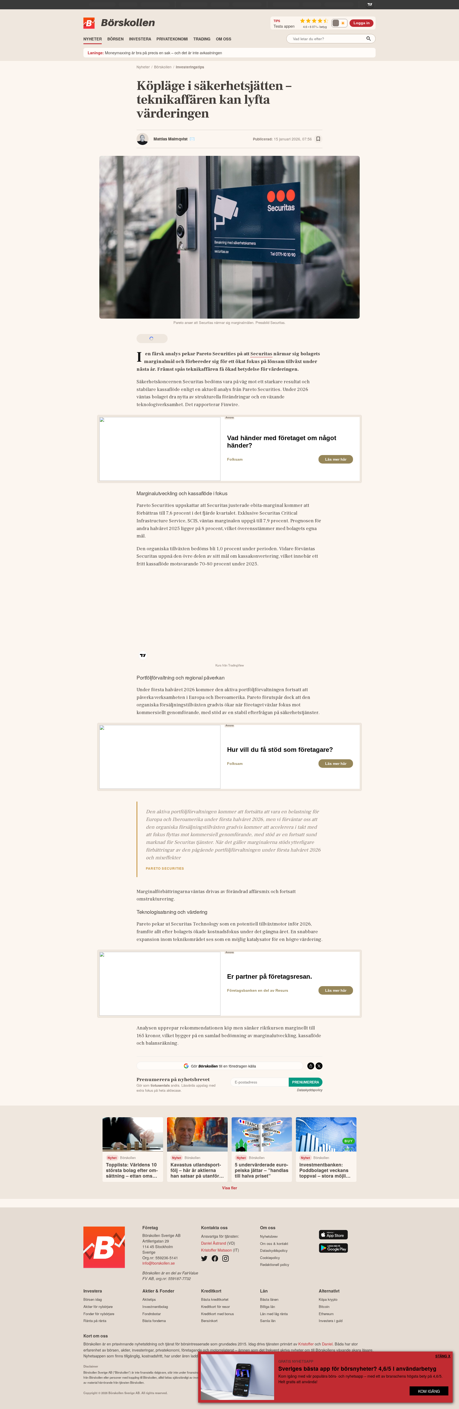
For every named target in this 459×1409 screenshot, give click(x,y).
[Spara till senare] (318, 139)
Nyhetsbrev (269, 1236)
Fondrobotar (151, 1313)
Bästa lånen (269, 1299)
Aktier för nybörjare (98, 1306)
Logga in (362, 23)
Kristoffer (306, 1344)
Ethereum (326, 1313)
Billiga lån (267, 1306)
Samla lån (267, 1320)
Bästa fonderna (154, 1320)
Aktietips (149, 1299)
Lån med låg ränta (274, 1313)
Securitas (261, 354)
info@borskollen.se (158, 1263)
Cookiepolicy (270, 1257)
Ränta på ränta (94, 1320)
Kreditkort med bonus (217, 1313)
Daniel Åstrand (213, 1243)
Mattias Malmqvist (171, 139)
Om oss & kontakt (274, 1243)
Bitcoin (324, 1306)
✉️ (192, 139)
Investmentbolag (155, 1306)
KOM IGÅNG (429, 1391)
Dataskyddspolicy (309, 1089)
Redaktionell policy (274, 1264)
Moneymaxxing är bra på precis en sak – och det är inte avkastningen (155, 52)
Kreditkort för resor (215, 1306)
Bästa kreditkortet (214, 1299)
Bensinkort (209, 1320)
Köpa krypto (328, 1299)
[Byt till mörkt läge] (339, 23)
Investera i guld (330, 1320)
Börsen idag (92, 1299)
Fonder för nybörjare (98, 1313)
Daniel (327, 1344)
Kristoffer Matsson (216, 1250)
